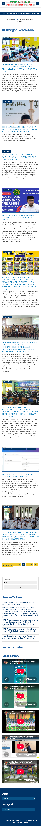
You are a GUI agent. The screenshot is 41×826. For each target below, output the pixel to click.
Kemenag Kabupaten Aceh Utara (14, 449)
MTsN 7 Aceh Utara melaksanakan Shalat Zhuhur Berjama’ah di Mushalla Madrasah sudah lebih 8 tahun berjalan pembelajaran (19, 631)
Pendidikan (7, 39)
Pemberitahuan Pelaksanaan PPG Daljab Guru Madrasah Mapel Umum (19, 217)
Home (17, 19)
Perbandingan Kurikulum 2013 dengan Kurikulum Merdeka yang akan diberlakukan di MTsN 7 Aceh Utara (20, 67)
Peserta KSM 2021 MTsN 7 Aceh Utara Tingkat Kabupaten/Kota (18, 475)
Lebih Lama (8, 564)
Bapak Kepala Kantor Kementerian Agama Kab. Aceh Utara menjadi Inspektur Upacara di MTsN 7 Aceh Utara (19, 638)
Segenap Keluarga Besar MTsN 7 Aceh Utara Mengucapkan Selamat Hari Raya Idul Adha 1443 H (20, 129)
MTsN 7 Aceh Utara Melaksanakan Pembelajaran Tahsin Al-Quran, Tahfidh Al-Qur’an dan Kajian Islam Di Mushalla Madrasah (20, 535)
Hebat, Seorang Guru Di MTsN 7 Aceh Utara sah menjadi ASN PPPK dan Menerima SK (19, 157)
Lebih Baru (7, 566)
